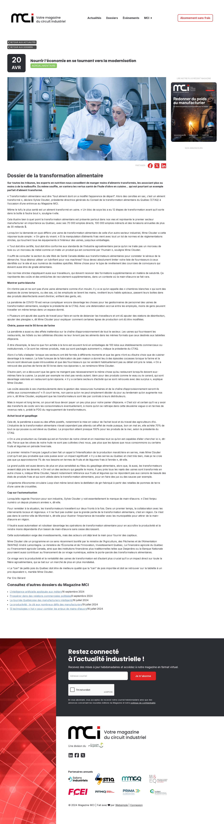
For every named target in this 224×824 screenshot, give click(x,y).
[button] (148, 18)
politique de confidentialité (143, 703)
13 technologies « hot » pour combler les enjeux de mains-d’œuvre (48, 608)
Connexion (136, 805)
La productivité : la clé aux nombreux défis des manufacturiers (46, 604)
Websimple (121, 805)
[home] (38, 18)
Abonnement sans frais (195, 18)
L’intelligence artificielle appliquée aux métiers (36, 591)
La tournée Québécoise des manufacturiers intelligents (41, 600)
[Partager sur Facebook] (150, 166)
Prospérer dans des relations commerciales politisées (40, 595)
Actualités (94, 18)
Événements (131, 18)
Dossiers (112, 18)
